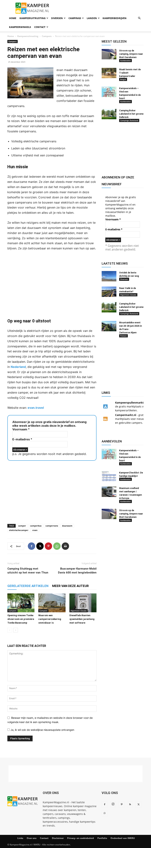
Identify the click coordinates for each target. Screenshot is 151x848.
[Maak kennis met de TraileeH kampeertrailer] (109, 73)
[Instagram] (113, 804)
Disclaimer (58, 838)
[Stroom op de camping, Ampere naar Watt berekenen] (109, 54)
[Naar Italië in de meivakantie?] (109, 292)
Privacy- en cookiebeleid (80, 838)
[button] (139, 18)
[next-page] (15, 630)
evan (34, 530)
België (123, 79)
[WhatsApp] (57, 546)
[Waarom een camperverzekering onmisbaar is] (51, 602)
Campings (75, 18)
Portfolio (102, 838)
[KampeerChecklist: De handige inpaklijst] (109, 476)
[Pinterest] (48, 546)
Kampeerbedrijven (115, 18)
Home (12, 18)
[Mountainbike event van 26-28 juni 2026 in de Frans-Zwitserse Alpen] (109, 326)
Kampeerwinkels (20, 27)
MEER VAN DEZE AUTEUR (70, 586)
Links (20, 838)
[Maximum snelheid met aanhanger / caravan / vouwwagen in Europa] (109, 492)
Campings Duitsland (129, 120)
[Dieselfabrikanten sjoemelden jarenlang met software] (82, 602)
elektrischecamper (18, 530)
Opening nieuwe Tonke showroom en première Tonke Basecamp (20, 619)
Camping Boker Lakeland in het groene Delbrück (131, 114)
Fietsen (123, 335)
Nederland (18, 367)
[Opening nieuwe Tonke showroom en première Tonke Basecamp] (20, 602)
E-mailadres (22, 439)
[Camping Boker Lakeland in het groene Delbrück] (109, 114)
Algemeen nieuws (79, 610)
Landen (92, 18)
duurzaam (67, 525)
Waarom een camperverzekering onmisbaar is (49, 619)
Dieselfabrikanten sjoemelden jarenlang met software (81, 619)
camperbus (35, 525)
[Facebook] (31, 546)
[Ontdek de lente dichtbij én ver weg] (109, 276)
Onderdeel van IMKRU (122, 838)
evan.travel (36, 407)
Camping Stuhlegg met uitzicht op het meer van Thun (27, 570)
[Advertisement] (51, 284)
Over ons (31, 838)
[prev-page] (9, 630)
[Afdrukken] (65, 546)
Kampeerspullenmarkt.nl (131, 402)
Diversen (57, 18)
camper (22, 525)
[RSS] (130, 805)
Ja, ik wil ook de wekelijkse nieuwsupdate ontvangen (42, 729)
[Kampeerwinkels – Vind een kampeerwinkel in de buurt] (109, 92)
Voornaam (21, 429)
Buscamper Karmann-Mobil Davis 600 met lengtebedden (77, 570)
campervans (51, 525)
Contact (39, 27)
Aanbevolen (125, 60)
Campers (47, 36)
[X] (40, 546)
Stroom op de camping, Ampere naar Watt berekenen (131, 54)
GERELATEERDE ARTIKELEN (27, 586)
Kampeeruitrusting (32, 18)
